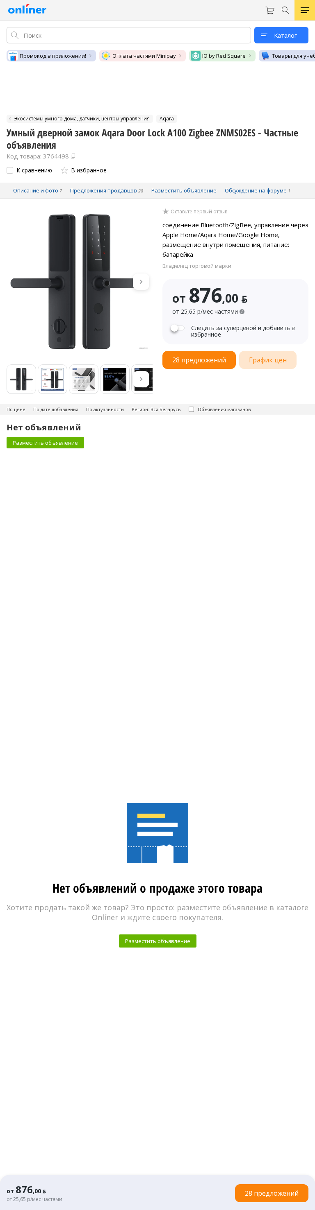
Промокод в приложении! (53, 55)
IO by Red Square (224, 55)
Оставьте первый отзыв (199, 212)
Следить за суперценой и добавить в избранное (243, 331)
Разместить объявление (45, 442)
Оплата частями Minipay (144, 55)
